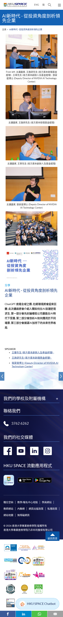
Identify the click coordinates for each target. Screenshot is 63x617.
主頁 (4, 29)
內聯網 (21, 508)
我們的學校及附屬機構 (25, 398)
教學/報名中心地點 (27, 502)
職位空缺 (8, 502)
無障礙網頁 (23, 515)
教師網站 (8, 508)
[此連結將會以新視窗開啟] (25, 480)
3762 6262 (20, 423)
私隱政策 (52, 508)
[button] (49, 5)
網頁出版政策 (36, 508)
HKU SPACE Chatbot (41, 604)
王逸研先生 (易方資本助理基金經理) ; (32, 357)
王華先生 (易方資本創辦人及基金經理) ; (33, 352)
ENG (36, 5)
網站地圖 (8, 515)
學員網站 (47, 502)
